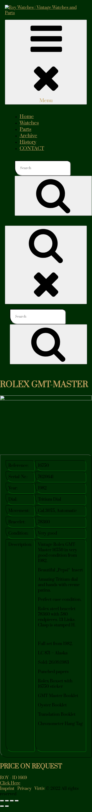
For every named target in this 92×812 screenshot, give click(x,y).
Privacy (24, 788)
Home (27, 116)
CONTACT (32, 148)
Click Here (10, 783)
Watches (29, 123)
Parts (25, 129)
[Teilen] (12, 800)
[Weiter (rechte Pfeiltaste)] (7, 806)
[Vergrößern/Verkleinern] (2, 800)
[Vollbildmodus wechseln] (7, 800)
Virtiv (39, 788)
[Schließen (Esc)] (17, 800)
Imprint (7, 788)
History (28, 142)
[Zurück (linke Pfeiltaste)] (2, 806)
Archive (28, 136)
